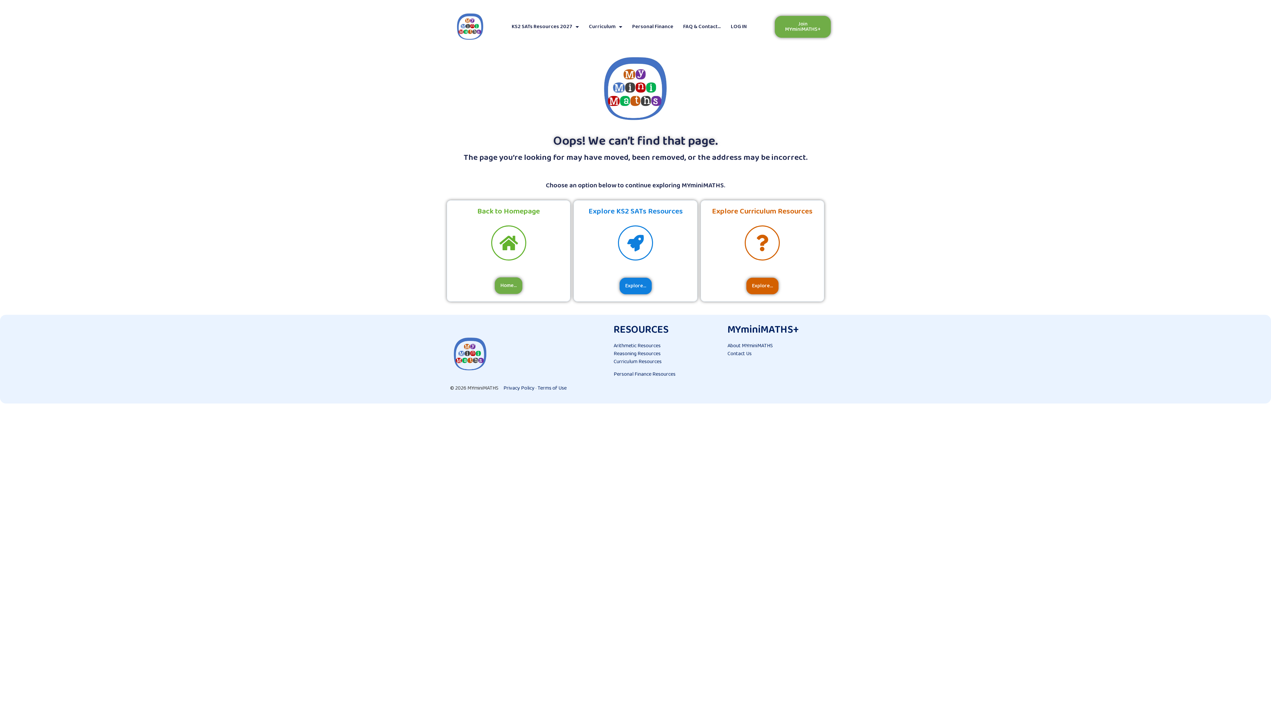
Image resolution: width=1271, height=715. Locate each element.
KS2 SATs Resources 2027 (542, 27)
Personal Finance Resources (645, 374)
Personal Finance (652, 27)
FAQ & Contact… (702, 27)
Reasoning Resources (637, 354)
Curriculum (602, 27)
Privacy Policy (519, 388)
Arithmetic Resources (637, 346)
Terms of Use (552, 388)
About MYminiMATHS (750, 346)
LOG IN (739, 27)
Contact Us (740, 354)
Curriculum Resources (638, 362)
